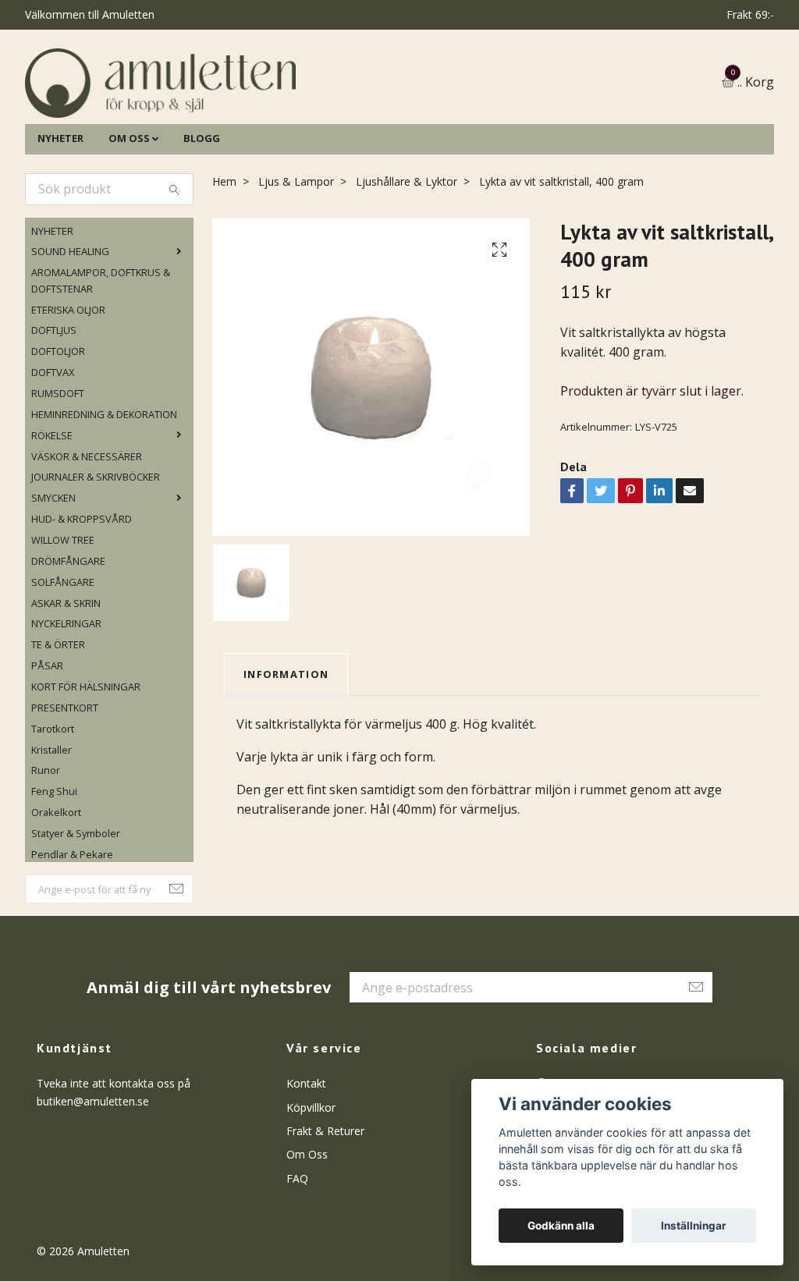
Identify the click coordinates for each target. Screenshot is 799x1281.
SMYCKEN (53, 569)
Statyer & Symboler (75, 903)
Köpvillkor (311, 1177)
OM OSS (129, 208)
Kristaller (51, 820)
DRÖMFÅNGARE (68, 631)
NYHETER (60, 208)
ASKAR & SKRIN (66, 673)
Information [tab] (285, 744)
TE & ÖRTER (58, 715)
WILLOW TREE (62, 610)
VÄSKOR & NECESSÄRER (86, 527)
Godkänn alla (561, 1225)
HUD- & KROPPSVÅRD (81, 589)
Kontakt (306, 1154)
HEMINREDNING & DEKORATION (104, 484)
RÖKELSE (52, 506)
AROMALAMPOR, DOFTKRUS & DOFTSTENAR (100, 351)
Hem (224, 251)
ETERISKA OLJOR (68, 380)
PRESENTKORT (64, 778)
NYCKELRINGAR (66, 694)
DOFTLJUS (53, 401)
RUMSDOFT (57, 463)
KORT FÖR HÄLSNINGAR (85, 757)
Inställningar (693, 1225)
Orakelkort (56, 883)
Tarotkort (52, 799)
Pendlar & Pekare (72, 924)
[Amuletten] (298, 118)
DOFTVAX (52, 442)
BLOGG (201, 208)
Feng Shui (54, 862)
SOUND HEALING (70, 322)
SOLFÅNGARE (62, 652)
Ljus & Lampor (296, 251)
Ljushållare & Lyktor (406, 251)
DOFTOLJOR (58, 422)
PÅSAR (47, 736)
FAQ (297, 1248)
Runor (45, 841)
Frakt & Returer (325, 1201)
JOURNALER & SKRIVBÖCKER (95, 548)
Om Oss (307, 1225)
